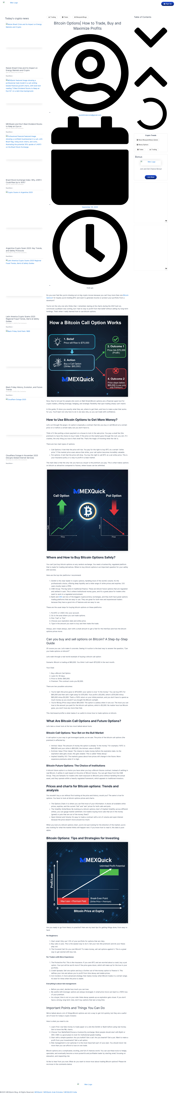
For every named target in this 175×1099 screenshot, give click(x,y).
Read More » (9, 76)
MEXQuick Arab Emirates (53, 1092)
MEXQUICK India (70, 1092)
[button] (151, 38)
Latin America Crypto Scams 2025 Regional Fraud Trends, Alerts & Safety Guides (22, 318)
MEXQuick (38, 1092)
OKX (60, 597)
